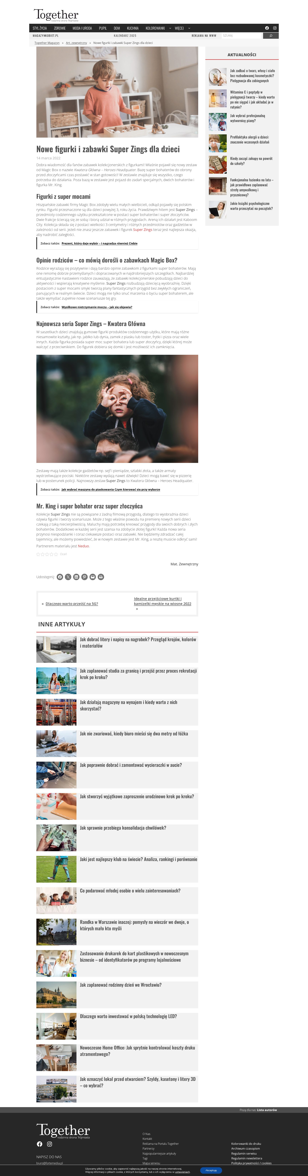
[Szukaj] (271, 36)
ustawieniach (182, 1172)
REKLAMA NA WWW (204, 35)
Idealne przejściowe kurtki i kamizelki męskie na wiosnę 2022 (162, 601)
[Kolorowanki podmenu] (170, 28)
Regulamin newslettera (246, 1158)
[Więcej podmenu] (189, 28)
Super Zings (142, 229)
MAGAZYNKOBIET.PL (46, 35)
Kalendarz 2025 (125, 35)
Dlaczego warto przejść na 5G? (72, 603)
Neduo (83, 546)
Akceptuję (211, 1170)
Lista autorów (267, 1110)
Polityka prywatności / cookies (251, 1163)
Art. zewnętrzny (76, 43)
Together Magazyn (47, 43)
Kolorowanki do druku (246, 1144)
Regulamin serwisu (244, 1153)
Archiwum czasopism (245, 1148)
